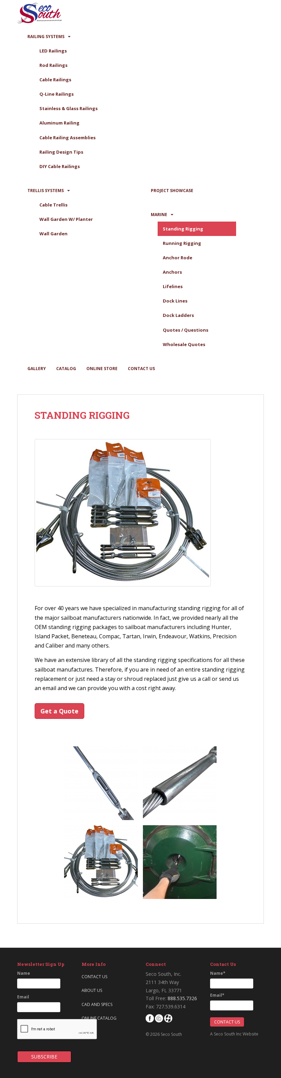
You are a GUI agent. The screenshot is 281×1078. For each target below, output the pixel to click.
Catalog (66, 368)
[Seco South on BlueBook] (159, 1018)
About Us (92, 990)
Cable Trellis (53, 205)
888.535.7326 (182, 998)
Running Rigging (182, 243)
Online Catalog (99, 1018)
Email (23, 997)
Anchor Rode (177, 257)
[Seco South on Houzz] (168, 1018)
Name (23, 973)
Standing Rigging (183, 229)
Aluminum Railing (59, 123)
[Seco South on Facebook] (150, 1018)
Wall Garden (53, 233)
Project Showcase (172, 190)
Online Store (102, 368)
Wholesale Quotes (184, 344)
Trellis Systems (45, 190)
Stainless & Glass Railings (68, 108)
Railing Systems (45, 36)
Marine (159, 214)
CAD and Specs (97, 1004)
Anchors (172, 272)
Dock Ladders (178, 315)
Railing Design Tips (61, 152)
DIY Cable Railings (59, 166)
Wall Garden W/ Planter (66, 219)
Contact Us (141, 368)
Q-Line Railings (56, 94)
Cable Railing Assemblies (67, 137)
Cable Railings (55, 79)
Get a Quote (59, 711)
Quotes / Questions (185, 330)
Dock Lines (175, 301)
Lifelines (173, 286)
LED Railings (53, 51)
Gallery (36, 368)
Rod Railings (53, 65)
